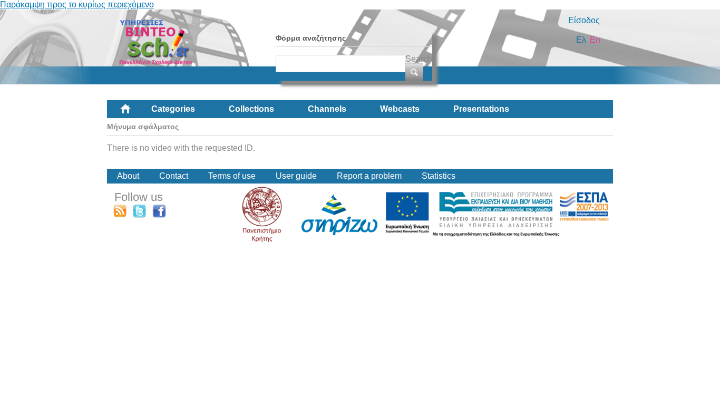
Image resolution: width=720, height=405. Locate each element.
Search (418, 58)
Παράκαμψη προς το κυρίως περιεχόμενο (77, 4)
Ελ (581, 39)
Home (134, 113)
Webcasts (400, 108)
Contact (173, 175)
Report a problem (369, 175)
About (128, 175)
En (595, 39)
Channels (327, 108)
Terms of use (232, 175)
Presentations (481, 108)
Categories (173, 108)
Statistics (438, 175)
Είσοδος (584, 20)
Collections (251, 108)
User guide (296, 175)
